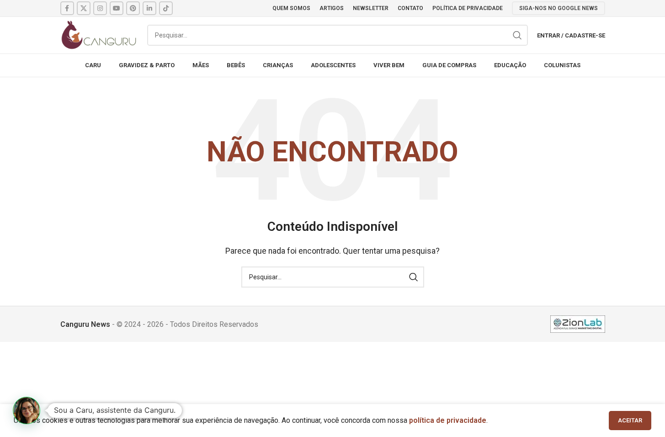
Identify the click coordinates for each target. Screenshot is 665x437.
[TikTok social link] (166, 8)
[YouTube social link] (116, 8)
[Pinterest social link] (133, 8)
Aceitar (630, 420)
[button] (26, 410)
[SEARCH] (517, 35)
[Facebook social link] (67, 8)
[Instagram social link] (100, 8)
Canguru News (85, 324)
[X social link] (83, 8)
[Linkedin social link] (149, 8)
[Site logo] (99, 34)
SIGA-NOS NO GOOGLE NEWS (558, 8)
